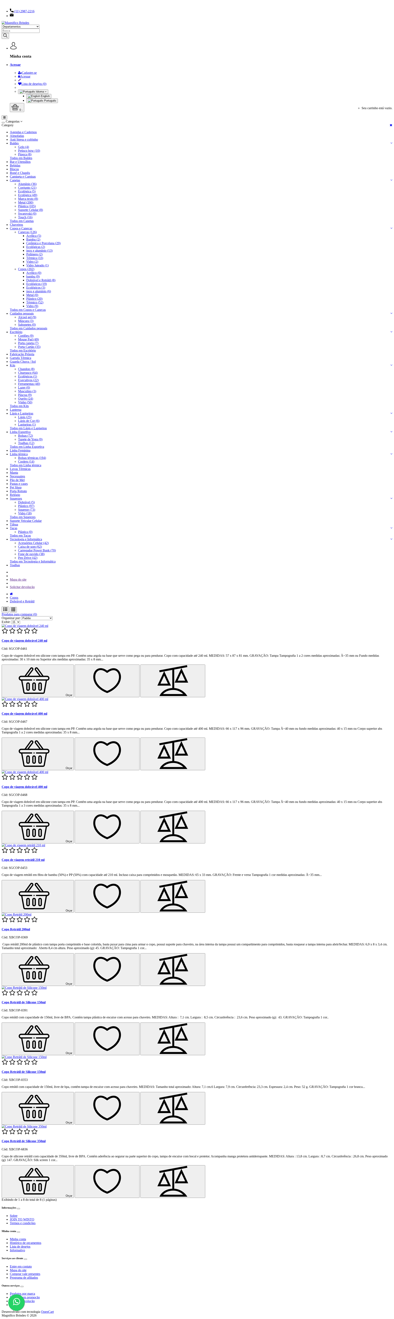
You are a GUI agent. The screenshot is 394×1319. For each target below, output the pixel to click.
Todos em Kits (19, 406)
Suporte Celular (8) (30, 210)
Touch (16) (25, 217)
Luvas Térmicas (20, 469)
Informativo (17, 1250)
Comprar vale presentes (25, 1274)
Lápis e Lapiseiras (21, 413)
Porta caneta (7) (28, 343)
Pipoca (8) (24, 154)
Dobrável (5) (26, 502)
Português (49, 100)
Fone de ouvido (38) (31, 554)
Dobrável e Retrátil (22, 601)
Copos (14, 597)
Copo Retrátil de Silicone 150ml (24, 1002)
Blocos (14, 169)
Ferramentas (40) (29, 384)
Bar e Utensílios (20, 161)
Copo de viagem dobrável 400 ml (24, 713)
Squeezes (16, 498)
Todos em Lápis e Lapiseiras (28, 428)
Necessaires (17, 476)
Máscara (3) (25, 321)
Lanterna (15, 409)
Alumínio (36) (27, 184)
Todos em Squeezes (23, 517)
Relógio (15, 495)
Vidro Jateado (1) (37, 265)
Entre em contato (21, 1266)
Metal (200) (25, 202)
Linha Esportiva (20, 432)
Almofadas (17, 136)
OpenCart (47, 1311)
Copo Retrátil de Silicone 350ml (24, 1141)
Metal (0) (32, 295)
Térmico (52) (34, 302)
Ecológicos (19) (36, 284)
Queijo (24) (25, 398)
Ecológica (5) (27, 191)
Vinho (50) (25, 402)
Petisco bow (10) (29, 150)
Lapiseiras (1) (27, 424)
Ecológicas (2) (35, 247)
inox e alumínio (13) (39, 250)
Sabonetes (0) (27, 324)
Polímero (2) (34, 254)
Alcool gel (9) (27, 317)
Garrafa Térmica (20, 358)
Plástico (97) (26, 506)
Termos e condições (23, 1223)
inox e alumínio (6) (38, 291)
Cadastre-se (29, 72)
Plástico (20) (34, 298)
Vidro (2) (32, 261)
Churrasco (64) (28, 372)
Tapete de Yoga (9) (30, 439)
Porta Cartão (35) (29, 347)
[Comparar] (172, 681)
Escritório (16, 332)
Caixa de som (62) (30, 546)
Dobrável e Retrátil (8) (40, 280)
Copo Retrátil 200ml (16, 929)
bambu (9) (33, 276)
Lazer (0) (24, 387)
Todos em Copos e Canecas (28, 310)
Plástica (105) (27, 206)
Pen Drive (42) (27, 557)
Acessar (15, 64)
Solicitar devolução (22, 587)
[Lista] (5, 610)
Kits (12, 365)
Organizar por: (11, 618)
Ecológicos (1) (27, 376)
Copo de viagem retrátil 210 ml (23, 860)
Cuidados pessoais (22, 313)
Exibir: (6, 622)
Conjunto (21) (27, 187)
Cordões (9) (25, 335)
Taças (13, 528)
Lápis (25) (24, 417)
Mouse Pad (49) (28, 339)
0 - (21, 109)
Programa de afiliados (24, 1277)
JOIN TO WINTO (22, 1219)
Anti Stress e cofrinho (24, 139)
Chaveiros (16, 224)
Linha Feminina (20, 450)
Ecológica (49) (27, 195)
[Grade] (13, 610)
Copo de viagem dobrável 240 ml (24, 640)
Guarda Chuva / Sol (23, 361)
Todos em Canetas (22, 221)
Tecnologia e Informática (26, 539)
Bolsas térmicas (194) (32, 458)
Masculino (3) (27, 391)
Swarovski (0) (27, 213)
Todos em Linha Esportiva (27, 446)
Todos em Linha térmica (25, 465)
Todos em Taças (20, 535)
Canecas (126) (27, 232)
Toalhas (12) (26, 443)
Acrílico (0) (33, 272)
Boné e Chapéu (20, 173)
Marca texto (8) (28, 198)
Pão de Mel (17, 480)
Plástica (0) (25, 532)
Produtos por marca (22, 1293)
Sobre (13, 1215)
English (45, 96)
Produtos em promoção (25, 1297)
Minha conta (18, 1239)
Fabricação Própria (22, 354)
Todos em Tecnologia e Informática (33, 561)
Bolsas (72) (25, 435)
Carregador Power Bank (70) (37, 550)
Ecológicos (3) (35, 287)
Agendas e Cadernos (23, 132)
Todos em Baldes (21, 158)
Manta (14, 472)
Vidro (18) (25, 513)
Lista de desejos (20, 1246)
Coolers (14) (26, 461)
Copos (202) (26, 269)
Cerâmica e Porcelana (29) (43, 243)
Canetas (15, 180)
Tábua (14, 524)
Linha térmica (19, 454)
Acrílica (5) (33, 235)
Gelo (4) (23, 147)
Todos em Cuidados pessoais (28, 328)
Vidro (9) (32, 306)
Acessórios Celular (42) (33, 543)
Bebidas (15, 165)
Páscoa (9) (25, 395)
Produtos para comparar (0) (19, 614)
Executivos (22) (28, 380)
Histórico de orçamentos (25, 1243)
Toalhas (15, 565)
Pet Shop (16, 487)
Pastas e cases (19, 483)
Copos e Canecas (21, 228)
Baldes (14, 143)
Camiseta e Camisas (23, 176)
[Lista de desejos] (107, 681)
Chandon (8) (26, 369)
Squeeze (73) (26, 509)
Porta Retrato (18, 491)
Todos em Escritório (23, 350)
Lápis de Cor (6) (28, 421)
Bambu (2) (33, 239)
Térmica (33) (34, 258)
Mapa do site (18, 579)
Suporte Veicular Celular (26, 520)
